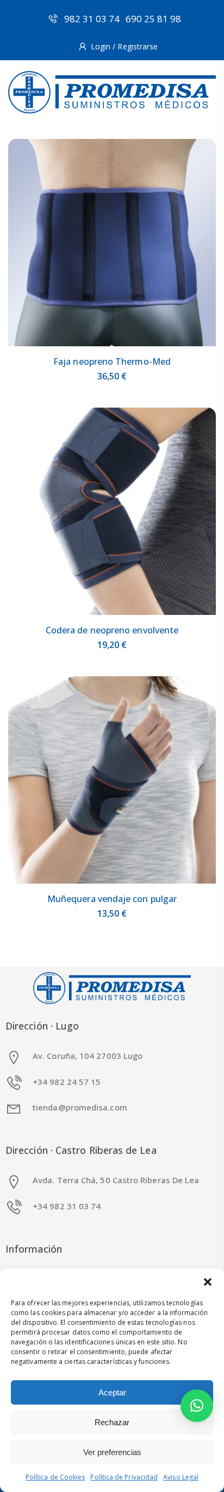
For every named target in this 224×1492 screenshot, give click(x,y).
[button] (207, 1282)
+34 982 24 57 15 (67, 1081)
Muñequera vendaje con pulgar (112, 899)
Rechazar (112, 1422)
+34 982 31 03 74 (67, 1206)
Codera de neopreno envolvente (112, 630)
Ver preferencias (112, 1452)
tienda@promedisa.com (80, 1107)
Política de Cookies (55, 1477)
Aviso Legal (180, 1477)
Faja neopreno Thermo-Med (112, 361)
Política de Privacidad (124, 1477)
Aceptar (112, 1392)
